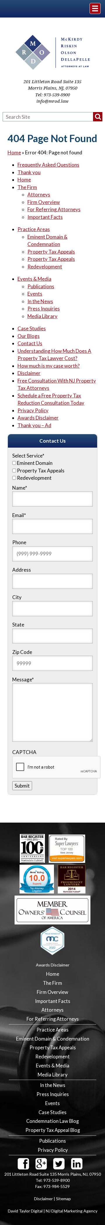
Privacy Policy (33, 410)
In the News (40, 301)
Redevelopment (44, 267)
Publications (40, 286)
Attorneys (38, 194)
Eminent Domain (34, 463)
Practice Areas (34, 229)
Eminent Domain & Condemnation (52, 1039)
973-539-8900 (57, 94)
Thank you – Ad (34, 425)
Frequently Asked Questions (48, 165)
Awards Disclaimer (38, 418)
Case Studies (32, 328)
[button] (97, 116)
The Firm (27, 187)
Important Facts (45, 217)
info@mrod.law (52, 101)
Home (14, 152)
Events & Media (34, 279)
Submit (22, 786)
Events (34, 294)
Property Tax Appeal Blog (52, 1130)
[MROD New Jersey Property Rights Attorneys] (52, 68)
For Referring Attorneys (53, 209)
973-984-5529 (56, 1186)
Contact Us (30, 343)
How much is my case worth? (49, 366)
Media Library (42, 316)
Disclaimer (29, 373)
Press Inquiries (43, 309)
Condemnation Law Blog (52, 1121)
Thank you (29, 172)
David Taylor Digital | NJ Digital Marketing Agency (52, 1210)
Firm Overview (43, 202)
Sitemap (63, 1198)
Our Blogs (29, 336)
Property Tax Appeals (51, 252)
